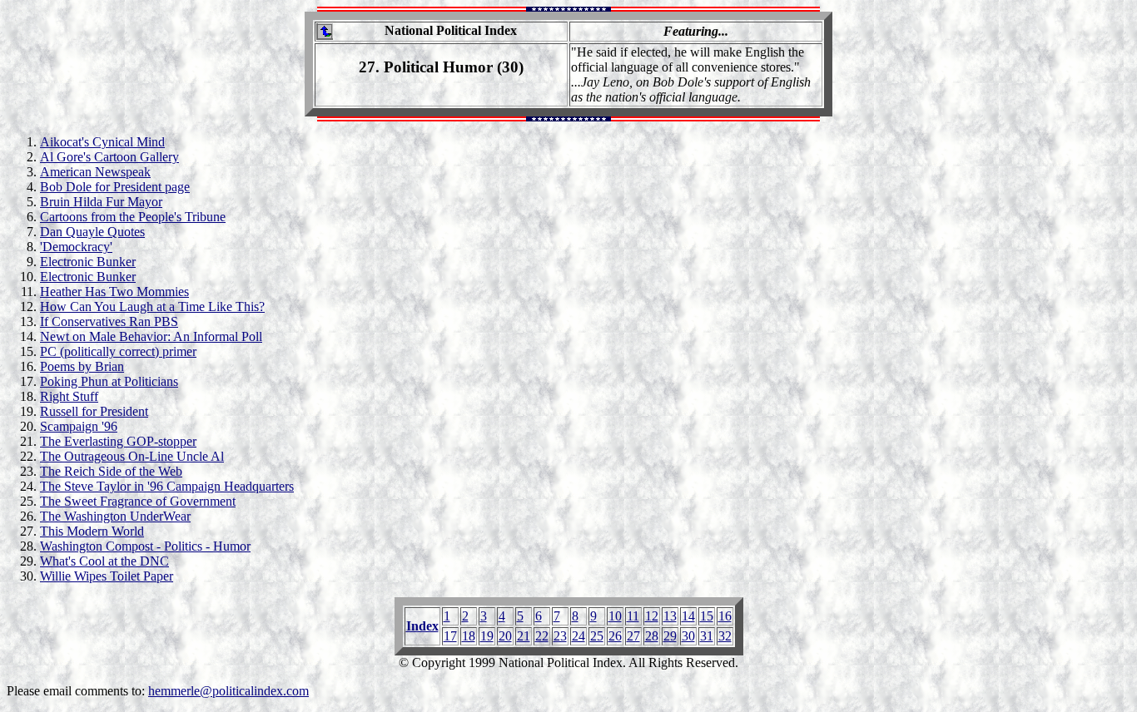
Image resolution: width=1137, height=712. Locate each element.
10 (615, 616)
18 (468, 636)
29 (670, 636)
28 (651, 636)
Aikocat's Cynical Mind (102, 142)
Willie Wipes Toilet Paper (106, 576)
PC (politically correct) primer (118, 351)
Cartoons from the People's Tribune (133, 217)
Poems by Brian (82, 366)
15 (706, 616)
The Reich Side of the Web (111, 471)
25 (596, 636)
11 (633, 616)
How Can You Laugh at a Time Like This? (152, 306)
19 (487, 636)
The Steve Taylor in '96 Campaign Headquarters (167, 486)
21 (523, 636)
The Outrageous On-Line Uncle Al (132, 456)
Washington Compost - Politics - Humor (145, 546)
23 (560, 636)
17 (450, 636)
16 (725, 616)
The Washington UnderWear (115, 516)
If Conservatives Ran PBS (109, 321)
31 (706, 636)
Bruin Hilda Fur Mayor (101, 202)
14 (688, 616)
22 (542, 636)
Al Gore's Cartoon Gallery (109, 157)
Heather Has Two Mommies (114, 291)
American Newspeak (95, 172)
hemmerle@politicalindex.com (228, 691)
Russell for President (94, 411)
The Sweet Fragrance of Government (138, 501)
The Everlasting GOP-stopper (118, 441)
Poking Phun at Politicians (109, 381)
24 (578, 636)
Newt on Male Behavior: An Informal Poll (151, 336)
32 (725, 636)
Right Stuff (69, 396)
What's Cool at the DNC (104, 561)
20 (505, 636)
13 (670, 616)
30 (688, 636)
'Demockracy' (76, 247)
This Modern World (92, 531)
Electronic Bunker (88, 262)
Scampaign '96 (78, 426)
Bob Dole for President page (115, 187)
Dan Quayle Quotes (92, 232)
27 (633, 636)
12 (651, 616)
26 (615, 636)
